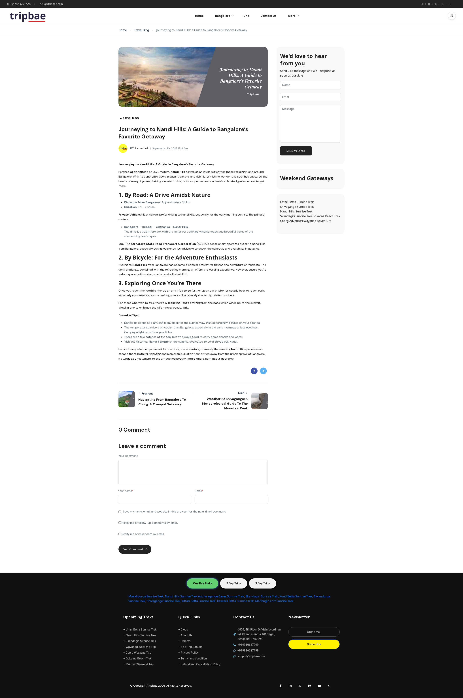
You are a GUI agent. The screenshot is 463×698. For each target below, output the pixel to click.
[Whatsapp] (329, 686)
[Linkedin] (309, 686)
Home (199, 16)
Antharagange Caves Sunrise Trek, (221, 596)
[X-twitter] (300, 686)
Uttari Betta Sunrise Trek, (199, 601)
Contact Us (268, 16)
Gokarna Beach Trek (326, 216)
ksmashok (139, 148)
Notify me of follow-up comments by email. (150, 523)
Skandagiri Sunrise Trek (296, 216)
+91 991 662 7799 (20, 4)
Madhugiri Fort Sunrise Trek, (274, 601)
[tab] (202, 583)
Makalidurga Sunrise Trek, (146, 596)
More (291, 16)
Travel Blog (141, 30)
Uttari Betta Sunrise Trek (297, 202)
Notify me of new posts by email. (143, 534)
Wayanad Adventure (317, 221)
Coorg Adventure (292, 221)
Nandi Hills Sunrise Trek (296, 211)
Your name (125, 491)
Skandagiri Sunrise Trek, (262, 596)
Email (199, 491)
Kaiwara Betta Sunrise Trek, (235, 601)
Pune (245, 16)
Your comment (128, 456)
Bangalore (222, 16)
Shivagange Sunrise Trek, (164, 601)
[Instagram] (290, 686)
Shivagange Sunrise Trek (297, 207)
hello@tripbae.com (51, 4)
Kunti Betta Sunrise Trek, (296, 596)
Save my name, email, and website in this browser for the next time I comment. (174, 511)
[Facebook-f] (280, 686)
